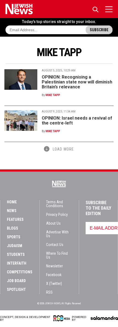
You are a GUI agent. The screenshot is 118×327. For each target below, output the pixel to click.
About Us (53, 223)
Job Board (16, 281)
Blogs (12, 228)
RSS (49, 292)
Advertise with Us (57, 234)
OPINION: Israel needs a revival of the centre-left (77, 120)
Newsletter (54, 266)
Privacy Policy (57, 214)
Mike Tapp (53, 95)
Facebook (53, 275)
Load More (63, 149)
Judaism (14, 246)
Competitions (19, 272)
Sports (13, 237)
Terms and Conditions (54, 204)
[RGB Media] (63, 318)
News (11, 211)
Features (15, 219)
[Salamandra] (104, 318)
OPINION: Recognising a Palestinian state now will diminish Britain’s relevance (77, 81)
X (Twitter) (54, 283)
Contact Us (54, 244)
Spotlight (16, 289)
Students (16, 254)
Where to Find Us (57, 255)
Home (12, 202)
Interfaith (16, 263)
